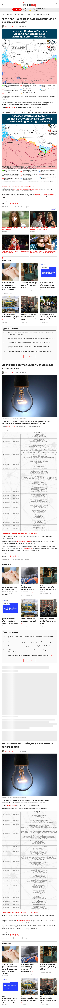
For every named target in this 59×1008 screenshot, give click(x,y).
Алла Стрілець (9, 26)
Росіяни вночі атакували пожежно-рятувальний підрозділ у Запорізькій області (29, 284)
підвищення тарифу (23, 541)
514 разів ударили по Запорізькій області (26, 189)
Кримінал (9, 14)
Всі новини (29, 356)
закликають (28, 548)
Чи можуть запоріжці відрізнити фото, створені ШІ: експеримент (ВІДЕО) (10, 316)
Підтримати (17, 9)
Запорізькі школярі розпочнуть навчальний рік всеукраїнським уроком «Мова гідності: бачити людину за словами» (9, 286)
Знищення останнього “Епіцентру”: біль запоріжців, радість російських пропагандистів (28, 589)
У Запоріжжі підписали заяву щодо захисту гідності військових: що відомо (28, 317)
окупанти (33, 207)
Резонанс (14, 14)
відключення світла (7, 559)
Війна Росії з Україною (7, 207)
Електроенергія (18, 559)
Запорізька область (20, 207)
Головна (3, 14)
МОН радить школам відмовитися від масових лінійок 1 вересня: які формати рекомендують (48, 284)
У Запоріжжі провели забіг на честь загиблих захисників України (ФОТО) (48, 317)
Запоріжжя (26, 559)
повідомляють (11, 108)
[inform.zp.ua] (29, 4)
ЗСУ (28, 207)
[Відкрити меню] (2, 4)
